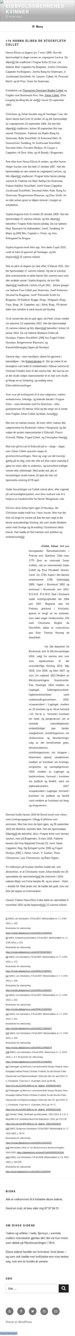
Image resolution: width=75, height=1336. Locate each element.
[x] (65, 437)
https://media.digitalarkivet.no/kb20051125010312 (29, 1143)
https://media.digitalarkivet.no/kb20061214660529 (29, 933)
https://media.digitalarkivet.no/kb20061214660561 (29, 1009)
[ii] (38, 100)
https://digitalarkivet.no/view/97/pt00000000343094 (40, 1152)
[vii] (14, 285)
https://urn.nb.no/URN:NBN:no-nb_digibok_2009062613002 (33, 1086)
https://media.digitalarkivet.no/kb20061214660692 (29, 1062)
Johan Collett (51, 95)
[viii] (44, 328)
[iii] (14, 128)
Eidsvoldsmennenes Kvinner (35, 8)
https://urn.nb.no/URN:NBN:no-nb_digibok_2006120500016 (33, 1124)
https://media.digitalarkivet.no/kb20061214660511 (29, 971)
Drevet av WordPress (19, 1322)
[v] (58, 219)
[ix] (55, 413)
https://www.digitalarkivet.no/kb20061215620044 (28, 1171)
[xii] (15, 833)
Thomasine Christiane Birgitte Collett (42, 90)
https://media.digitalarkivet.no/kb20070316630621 (29, 952)
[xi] (22, 536)
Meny (39, 26)
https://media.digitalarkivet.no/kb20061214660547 (29, 990)
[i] (13, 62)
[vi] (17, 256)
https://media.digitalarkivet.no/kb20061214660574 (29, 1047)
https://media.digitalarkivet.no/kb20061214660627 (29, 1028)
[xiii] (38, 876)
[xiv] (43, 904)
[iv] (19, 176)
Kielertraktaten (34, 361)
